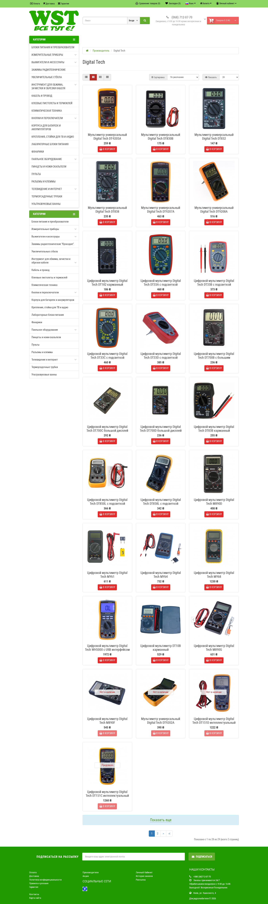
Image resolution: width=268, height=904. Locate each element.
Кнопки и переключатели (47, 118)
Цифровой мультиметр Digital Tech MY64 (161, 574)
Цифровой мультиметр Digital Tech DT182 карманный (107, 282)
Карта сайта (35, 898)
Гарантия (64, 3)
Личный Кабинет (144, 872)
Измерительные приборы (47, 54)
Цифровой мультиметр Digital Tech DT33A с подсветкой (161, 282)
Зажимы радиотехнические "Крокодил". (53, 244)
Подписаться (204, 856)
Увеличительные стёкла (47, 77)
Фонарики (38, 151)
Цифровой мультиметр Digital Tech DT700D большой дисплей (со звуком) (161, 430)
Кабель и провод (42, 95)
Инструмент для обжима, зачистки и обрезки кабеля (48, 86)
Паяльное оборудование (47, 159)
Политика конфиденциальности (45, 879)
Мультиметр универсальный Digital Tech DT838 (107, 209)
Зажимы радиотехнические (49, 69)
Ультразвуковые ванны (46, 203)
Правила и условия (38, 883)
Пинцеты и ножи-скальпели (49, 166)
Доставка (50, 3)
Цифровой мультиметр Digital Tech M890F (107, 720)
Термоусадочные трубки (47, 196)
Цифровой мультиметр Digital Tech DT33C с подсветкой (107, 355)
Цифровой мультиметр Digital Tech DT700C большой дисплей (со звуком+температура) (107, 430)
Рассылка (140, 879)
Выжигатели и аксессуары (48, 62)
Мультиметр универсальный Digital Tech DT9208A (214, 209)
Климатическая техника (47, 110)
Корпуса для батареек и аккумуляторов (46, 127)
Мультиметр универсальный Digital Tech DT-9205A (107, 136)
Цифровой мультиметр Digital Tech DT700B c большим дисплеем (214, 357)
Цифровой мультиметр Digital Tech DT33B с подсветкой (214, 282)
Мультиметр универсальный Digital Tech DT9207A (160, 209)
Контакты (34, 894)
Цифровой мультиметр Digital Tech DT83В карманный (214, 428)
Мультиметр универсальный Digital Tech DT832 (214, 136)
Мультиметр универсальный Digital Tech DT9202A (160, 720)
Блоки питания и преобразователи (53, 47)
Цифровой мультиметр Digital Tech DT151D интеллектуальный (214, 720)
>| (169, 833)
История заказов (144, 876)
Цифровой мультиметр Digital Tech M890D (214, 501)
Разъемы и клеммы (44, 181)
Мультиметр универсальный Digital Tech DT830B (160, 136)
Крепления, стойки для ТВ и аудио (53, 136)
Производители (91, 872)
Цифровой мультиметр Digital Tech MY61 (107, 574)
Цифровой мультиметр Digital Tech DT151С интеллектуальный (107, 793)
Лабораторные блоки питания (50, 144)
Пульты (36, 174)
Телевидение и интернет (47, 189)
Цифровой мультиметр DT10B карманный (160, 647)
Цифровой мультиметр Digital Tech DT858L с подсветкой (161, 501)
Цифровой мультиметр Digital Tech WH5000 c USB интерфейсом (107, 647)
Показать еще (160, 820)
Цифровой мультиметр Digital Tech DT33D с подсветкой (161, 355)
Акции (86, 876)
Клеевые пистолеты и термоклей (52, 103)
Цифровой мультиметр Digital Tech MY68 (214, 574)
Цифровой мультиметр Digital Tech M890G (214, 647)
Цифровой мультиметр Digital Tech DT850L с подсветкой (107, 501)
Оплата (36, 3)
